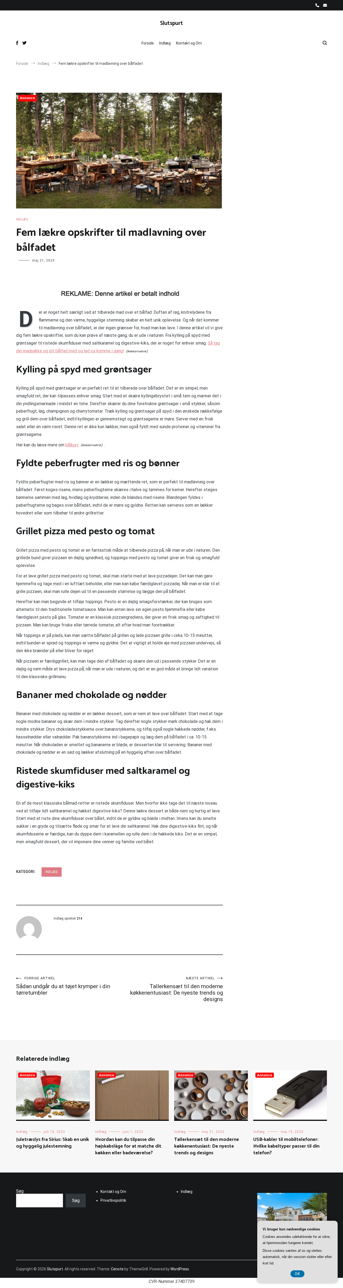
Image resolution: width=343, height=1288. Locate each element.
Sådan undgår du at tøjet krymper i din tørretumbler (63, 986)
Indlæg (165, 43)
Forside (147, 43)
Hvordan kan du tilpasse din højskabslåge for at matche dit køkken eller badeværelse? (128, 1146)
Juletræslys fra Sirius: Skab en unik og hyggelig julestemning (52, 1143)
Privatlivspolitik (113, 1200)
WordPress (179, 1269)
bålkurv (72, 444)
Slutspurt (171, 23)
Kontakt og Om (189, 43)
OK (297, 1274)
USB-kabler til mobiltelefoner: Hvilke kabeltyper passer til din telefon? (286, 1146)
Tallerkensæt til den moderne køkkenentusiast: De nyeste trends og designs (176, 989)
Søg (20, 1191)
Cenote (117, 1269)
